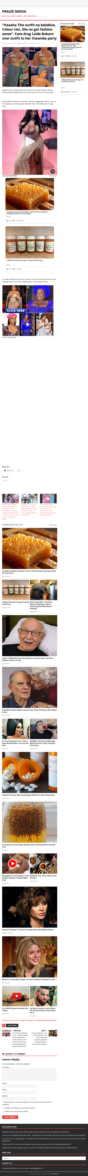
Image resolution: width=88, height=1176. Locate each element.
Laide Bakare (12, 1025)
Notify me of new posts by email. (16, 1111)
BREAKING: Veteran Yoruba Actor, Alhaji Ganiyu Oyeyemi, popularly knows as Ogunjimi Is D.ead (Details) (35, 1132)
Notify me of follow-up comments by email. (20, 1108)
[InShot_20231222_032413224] (28, 335)
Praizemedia (55, 1174)
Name (4, 1083)
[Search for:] (44, 1158)
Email (4, 1090)
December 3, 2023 (10, 43)
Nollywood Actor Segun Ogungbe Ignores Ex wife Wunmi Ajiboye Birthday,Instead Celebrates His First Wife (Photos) (39, 1148)
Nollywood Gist (36, 43)
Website (5, 1096)
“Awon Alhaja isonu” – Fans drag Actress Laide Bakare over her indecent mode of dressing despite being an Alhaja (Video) (48, 509)
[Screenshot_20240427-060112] (29, 174)
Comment (5, 1067)
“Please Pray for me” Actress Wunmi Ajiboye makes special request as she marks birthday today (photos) (36, 1144)
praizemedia (23, 43)
